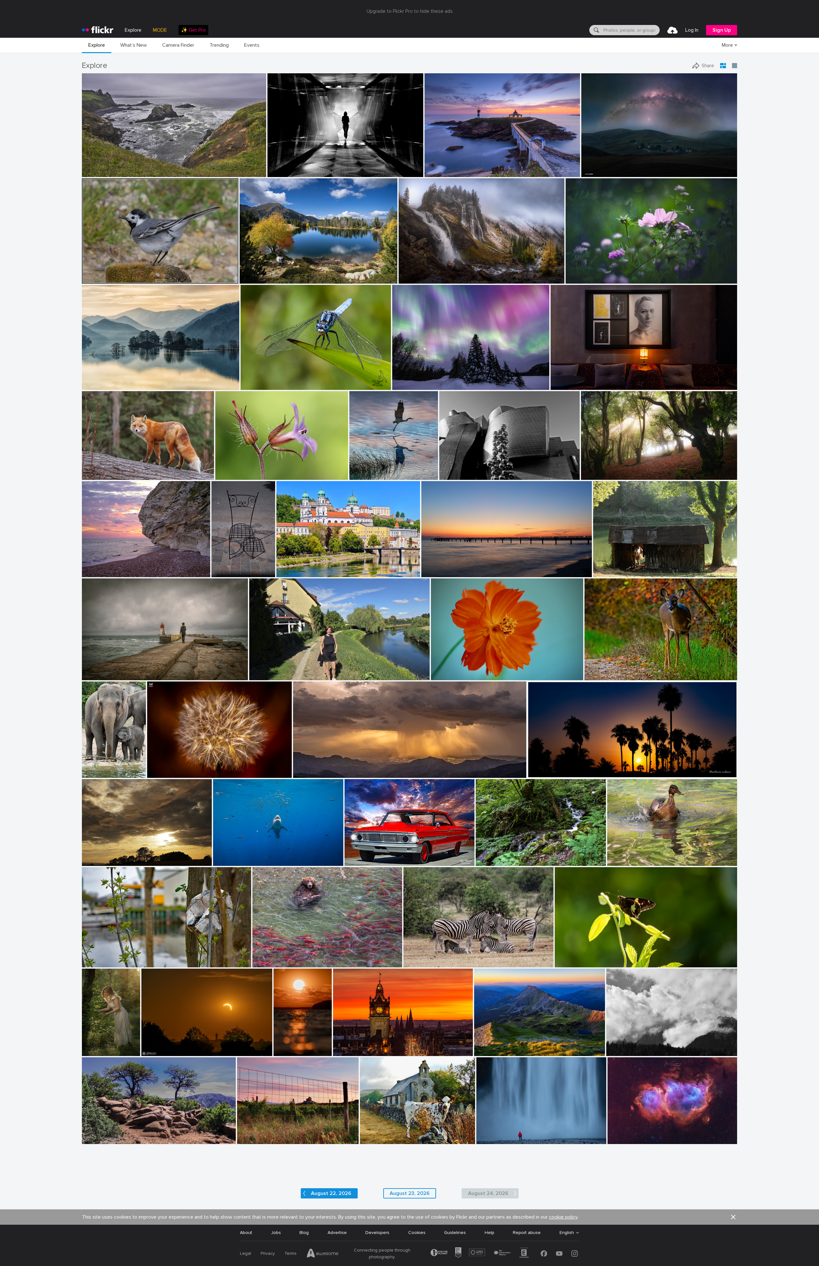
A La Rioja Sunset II (260, 1134)
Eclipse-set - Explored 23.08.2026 (178, 1046)
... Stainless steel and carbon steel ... (479, 469)
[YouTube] (559, 1253)
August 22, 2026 (331, 1193)
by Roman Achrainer (295, 572)
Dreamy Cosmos (585, 273)
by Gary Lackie (95, 475)
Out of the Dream (103, 957)
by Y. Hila (485, 861)
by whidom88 (362, 475)
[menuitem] (193, 30)
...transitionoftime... (290, 167)
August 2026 (97, 1134)
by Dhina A (577, 279)
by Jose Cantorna (492, 1139)
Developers (377, 1232)
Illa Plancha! (439, 167)
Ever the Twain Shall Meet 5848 (288, 957)
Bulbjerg (92, 567)
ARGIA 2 (592, 469)
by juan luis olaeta (598, 475)
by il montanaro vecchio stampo (632, 1051)
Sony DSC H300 (379, 1134)
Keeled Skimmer (259, 380)
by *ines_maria (281, 172)
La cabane (606, 567)
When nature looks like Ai (421, 380)
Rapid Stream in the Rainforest (510, 856)
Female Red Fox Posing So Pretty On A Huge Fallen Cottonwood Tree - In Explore (130, 469)
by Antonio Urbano (544, 773)
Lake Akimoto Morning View (113, 380)
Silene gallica (231, 469)
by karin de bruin (440, 172)
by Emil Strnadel (489, 1051)
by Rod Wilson (358, 861)
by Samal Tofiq (595, 172)
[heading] (97, 30)
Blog (304, 1232)
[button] (240, 171)
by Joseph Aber (598, 675)
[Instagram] (574, 1253)
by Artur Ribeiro (565, 385)
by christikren (452, 475)
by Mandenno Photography (96, 773)
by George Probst (228, 861)
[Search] (596, 30)
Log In (691, 30)
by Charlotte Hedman (626, 861)
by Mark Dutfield (256, 385)
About (246, 1232)
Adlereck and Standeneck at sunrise (514, 1046)
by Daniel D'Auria (268, 963)
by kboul (91, 572)
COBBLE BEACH (101, 167)
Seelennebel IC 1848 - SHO (638, 1134)
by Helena (259, 675)
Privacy (268, 1253)
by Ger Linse (93, 963)
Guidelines (455, 1232)
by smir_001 (93, 861)
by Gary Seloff (306, 773)
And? (562, 957)
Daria (89, 1046)
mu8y (614, 1046)
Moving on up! (230, 856)
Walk (256, 670)
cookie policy (563, 1217)
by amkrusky (404, 385)
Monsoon (305, 767)
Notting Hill (225, 567)
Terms (290, 1253)
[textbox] (630, 30)
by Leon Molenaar (419, 963)
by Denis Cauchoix (610, 572)
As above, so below (573, 380)
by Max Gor (222, 572)
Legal (245, 1253)
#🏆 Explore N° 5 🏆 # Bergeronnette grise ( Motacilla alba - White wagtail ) (141, 273)
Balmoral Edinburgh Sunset (363, 1046)
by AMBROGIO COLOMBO (238, 475)
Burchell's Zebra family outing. (437, 957)
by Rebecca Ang (252, 1139)
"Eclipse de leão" (167, 767)
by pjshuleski (94, 172)
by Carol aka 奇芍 (447, 675)
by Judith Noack (436, 572)
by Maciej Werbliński (93, 1051)
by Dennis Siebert (623, 1139)
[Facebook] (544, 1253)
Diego (90, 670)
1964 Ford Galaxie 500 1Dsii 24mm (383, 856)
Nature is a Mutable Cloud (111, 856)
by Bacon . (370, 1139)
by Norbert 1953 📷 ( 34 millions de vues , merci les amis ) (127, 279)
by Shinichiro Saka (99, 385)
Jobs (276, 1232)
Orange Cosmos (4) (453, 669)
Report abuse (527, 1232)
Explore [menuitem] (133, 30)
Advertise (337, 1232)
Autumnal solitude (420, 273)
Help (489, 1232)
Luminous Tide (285, 1046)
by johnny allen (96, 1139)
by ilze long (566, 963)
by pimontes (93, 675)
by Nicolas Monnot (415, 279)
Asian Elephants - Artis (96, 767)
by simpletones (346, 1051)
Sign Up (721, 30)
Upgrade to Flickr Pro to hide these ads (410, 11)
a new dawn (436, 567)
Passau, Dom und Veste (303, 567)
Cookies (416, 1232)
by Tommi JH (285, 1051)
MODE (160, 30)
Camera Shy (599, 670)
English (567, 1232)
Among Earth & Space (606, 167)
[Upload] (672, 30)
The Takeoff (364, 469)
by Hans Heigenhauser (161, 1051)
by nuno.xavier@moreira (168, 773)
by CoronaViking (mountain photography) (273, 279)
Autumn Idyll (254, 273)
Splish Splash (623, 856)
